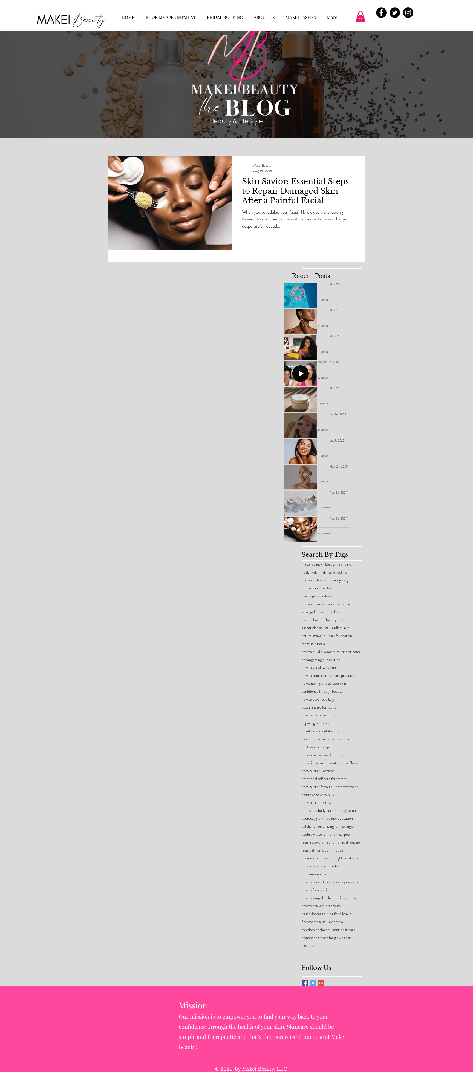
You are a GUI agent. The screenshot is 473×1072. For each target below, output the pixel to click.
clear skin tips (312, 945)
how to (322, 580)
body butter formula (317, 786)
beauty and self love (342, 763)
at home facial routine (343, 842)
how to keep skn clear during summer (330, 898)
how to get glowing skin (319, 667)
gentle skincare (344, 929)
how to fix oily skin (315, 890)
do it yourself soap (315, 747)
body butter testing (316, 802)
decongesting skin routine (321, 659)
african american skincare (321, 604)
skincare (345, 564)
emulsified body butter (319, 810)
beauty (330, 564)
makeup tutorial (314, 643)
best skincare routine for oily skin (326, 914)
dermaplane (311, 588)
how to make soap (315, 715)
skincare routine (335, 572)
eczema (328, 771)
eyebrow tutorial (314, 834)
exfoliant (308, 826)
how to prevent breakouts (321, 906)
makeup (308, 580)
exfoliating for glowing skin (337, 826)
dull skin (342, 755)
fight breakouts (347, 858)
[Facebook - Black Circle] (381, 12)
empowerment (347, 786)
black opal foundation (318, 596)
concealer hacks (326, 866)
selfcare (329, 588)
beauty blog (339, 580)
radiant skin (340, 628)
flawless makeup (314, 921)
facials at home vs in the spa (322, 850)
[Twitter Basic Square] (313, 983)
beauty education (340, 818)
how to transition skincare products (328, 675)
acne (346, 604)
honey (306, 866)
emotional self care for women (324, 778)
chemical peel (340, 834)
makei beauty (312, 564)
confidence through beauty (322, 691)
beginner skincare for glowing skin (327, 937)
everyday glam (312, 818)
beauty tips (334, 620)
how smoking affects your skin (324, 683)
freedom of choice (315, 929)
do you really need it (317, 755)
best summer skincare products (325, 739)
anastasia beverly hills (318, 794)
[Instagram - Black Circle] (408, 12)
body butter (311, 771)
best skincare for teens (319, 707)
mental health (312, 620)
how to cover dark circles (320, 882)
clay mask (336, 921)
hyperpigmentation (316, 723)
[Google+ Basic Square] (321, 983)
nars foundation (340, 636)
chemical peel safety (317, 858)
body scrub (347, 810)
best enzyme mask (315, 874)
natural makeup (313, 636)
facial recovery (313, 842)
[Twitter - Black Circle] (395, 12)
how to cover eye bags (318, 699)
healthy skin (310, 572)
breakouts (334, 612)
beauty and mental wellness (322, 731)
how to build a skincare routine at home (331, 651)
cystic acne (350, 882)
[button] (360, 16)
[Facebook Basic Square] (305, 983)
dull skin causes (313, 763)
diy (334, 715)
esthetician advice (315, 628)
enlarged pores (313, 612)
